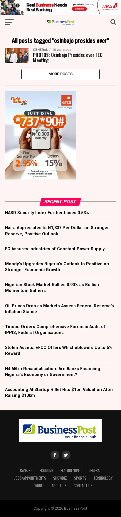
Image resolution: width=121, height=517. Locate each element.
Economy (46, 470)
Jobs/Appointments (30, 478)
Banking (26, 470)
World (39, 486)
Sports (80, 478)
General (95, 470)
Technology (102, 478)
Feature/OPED (71, 470)
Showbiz (60, 478)
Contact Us (83, 486)
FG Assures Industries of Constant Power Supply (55, 248)
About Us (59, 486)
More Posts (60, 74)
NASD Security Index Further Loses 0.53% (47, 212)
